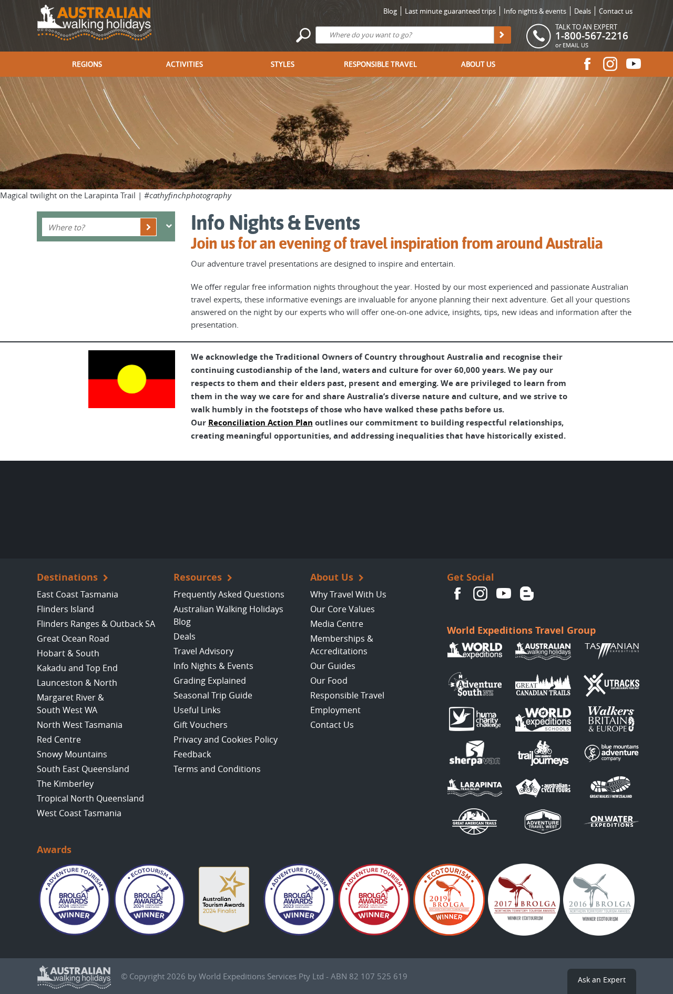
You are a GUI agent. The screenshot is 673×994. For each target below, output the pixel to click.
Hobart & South (68, 653)
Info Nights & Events (213, 666)
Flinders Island (65, 609)
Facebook (587, 64)
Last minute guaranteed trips (450, 11)
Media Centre (336, 624)
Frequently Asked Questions (229, 594)
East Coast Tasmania (77, 594)
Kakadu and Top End (77, 668)
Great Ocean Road (73, 638)
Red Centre (59, 739)
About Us (478, 64)
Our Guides (332, 666)
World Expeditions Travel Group (521, 630)
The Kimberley (65, 783)
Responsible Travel (380, 64)
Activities (184, 64)
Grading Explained (210, 680)
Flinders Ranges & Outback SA (96, 624)
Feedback (192, 754)
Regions (87, 64)
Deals (582, 11)
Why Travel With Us (348, 594)
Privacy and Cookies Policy (226, 739)
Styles (282, 64)
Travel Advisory (203, 651)
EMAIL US (575, 45)
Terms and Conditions (217, 769)
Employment (335, 710)
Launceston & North (77, 682)
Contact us (616, 11)
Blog (390, 11)
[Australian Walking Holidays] (94, 20)
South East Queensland (83, 769)
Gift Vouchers (201, 725)
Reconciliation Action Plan (260, 422)
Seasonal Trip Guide (213, 695)
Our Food (329, 680)
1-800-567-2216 (591, 36)
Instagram (610, 64)
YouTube (633, 64)
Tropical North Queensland (90, 798)
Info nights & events (535, 11)
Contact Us (332, 725)
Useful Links (197, 710)
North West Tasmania (80, 725)
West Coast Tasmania (79, 813)
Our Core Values (342, 609)
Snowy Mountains (72, 754)
